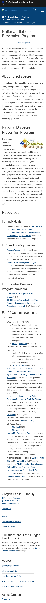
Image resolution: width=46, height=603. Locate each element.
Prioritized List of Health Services (29, 464)
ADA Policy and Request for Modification (18, 581)
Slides (14, 343)
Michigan (15, 430)
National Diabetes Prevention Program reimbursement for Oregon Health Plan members (22, 470)
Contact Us (6, 508)
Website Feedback (11, 503)
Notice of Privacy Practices (12, 586)
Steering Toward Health (16, 250)
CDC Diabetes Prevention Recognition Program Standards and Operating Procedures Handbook (22, 303)
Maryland (16, 427)
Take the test (36, 226)
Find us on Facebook (12, 498)
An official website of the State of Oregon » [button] (20, 2)
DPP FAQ (11, 414)
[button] (3, 4)
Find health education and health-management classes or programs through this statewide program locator (24, 232)
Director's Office (8, 526)
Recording (23, 343)
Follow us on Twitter (12, 500)
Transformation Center (14, 19)
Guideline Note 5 (21, 461)
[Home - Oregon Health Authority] (3, 17)
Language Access (11, 565)
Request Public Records (11, 521)
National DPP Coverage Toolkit (19, 433)
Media (4, 516)
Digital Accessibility (9, 571)
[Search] (34, 10)
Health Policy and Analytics (18, 17)
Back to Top (8, 598)
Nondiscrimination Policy (12, 576)
